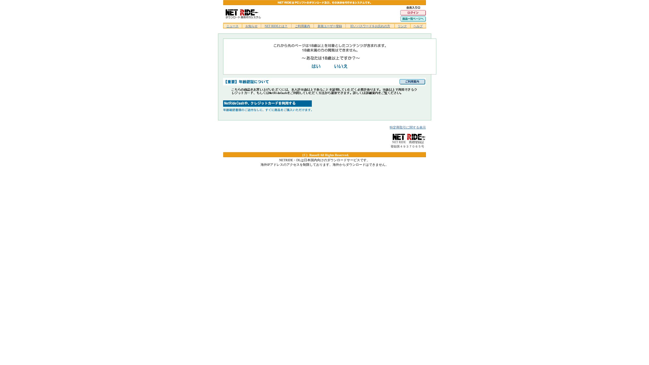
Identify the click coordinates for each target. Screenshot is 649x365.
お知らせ (251, 26)
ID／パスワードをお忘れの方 (370, 26)
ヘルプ (418, 26)
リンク (402, 26)
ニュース (232, 26)
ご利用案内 (302, 26)
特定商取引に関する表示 (408, 127)
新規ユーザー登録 (330, 26)
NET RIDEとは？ (276, 26)
